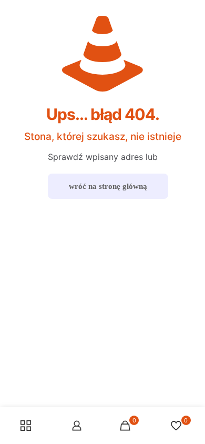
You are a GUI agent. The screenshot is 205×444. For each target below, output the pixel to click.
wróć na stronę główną (108, 186)
